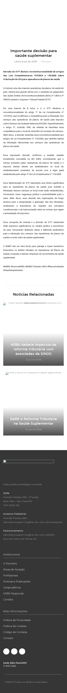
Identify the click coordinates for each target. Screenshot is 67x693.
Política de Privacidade (17, 620)
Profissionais (10, 575)
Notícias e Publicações (16, 581)
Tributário (46, 61)
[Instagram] (22, 651)
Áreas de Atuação (14, 569)
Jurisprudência (11, 587)
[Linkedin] (14, 651)
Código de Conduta (15, 632)
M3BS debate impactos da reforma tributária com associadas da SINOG (33, 349)
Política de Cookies (14, 626)
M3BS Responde (13, 593)
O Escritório (10, 563)
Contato (8, 599)
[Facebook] (6, 651)
